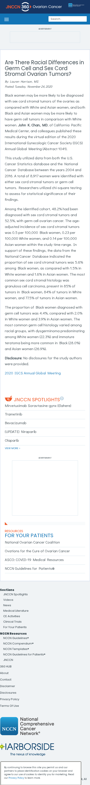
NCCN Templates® (16, 649)
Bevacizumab (15, 422)
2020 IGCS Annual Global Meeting (33, 372)
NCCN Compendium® (18, 643)
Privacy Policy (9, 699)
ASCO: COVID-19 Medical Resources (34, 559)
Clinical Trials (12, 622)
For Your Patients (15, 627)
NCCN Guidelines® (16, 638)
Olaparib (12, 440)
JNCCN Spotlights (37, 399)
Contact (5, 679)
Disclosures (8, 693)
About (4, 673)
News (7, 605)
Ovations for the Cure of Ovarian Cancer (37, 550)
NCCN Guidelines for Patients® (30, 568)
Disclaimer (7, 686)
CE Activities (11, 616)
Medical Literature (16, 611)
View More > (12, 448)
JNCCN (8, 660)
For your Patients (29, 535)
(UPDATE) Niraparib (20, 431)
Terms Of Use (9, 706)
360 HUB (6, 666)
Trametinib (13, 414)
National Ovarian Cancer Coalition (32, 542)
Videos (8, 600)
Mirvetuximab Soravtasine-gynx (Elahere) (38, 405)
